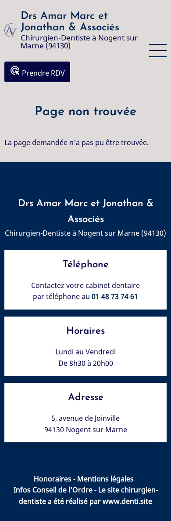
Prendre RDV (37, 71)
